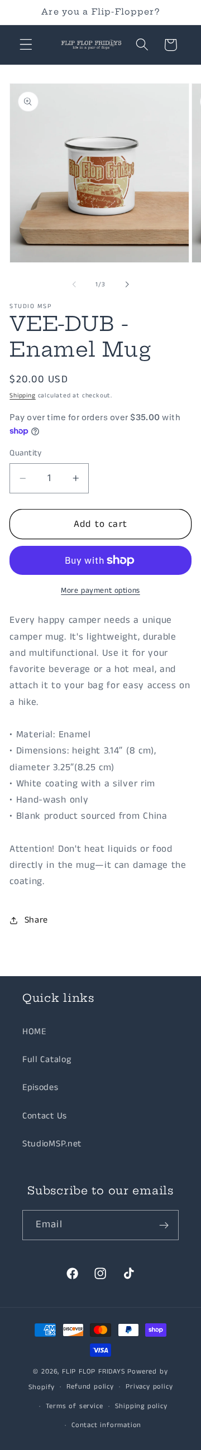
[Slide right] (126, 284)
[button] (26, 45)
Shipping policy (141, 1406)
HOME (34, 1031)
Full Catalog (46, 1059)
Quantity (25, 453)
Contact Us (44, 1116)
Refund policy (89, 1386)
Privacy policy (149, 1386)
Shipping (22, 395)
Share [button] (36, 920)
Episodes (40, 1087)
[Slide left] (74, 284)
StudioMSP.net (52, 1143)
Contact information (106, 1425)
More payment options (100, 590)
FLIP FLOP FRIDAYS (94, 1371)
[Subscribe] (164, 1225)
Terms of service (74, 1406)
